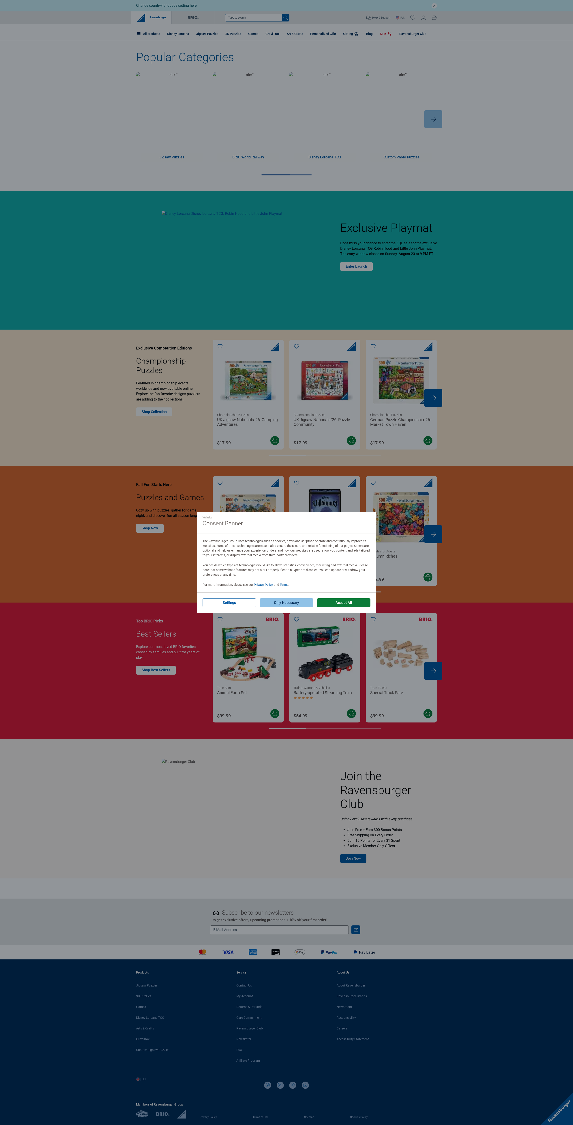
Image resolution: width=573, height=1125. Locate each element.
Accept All (344, 603)
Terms (284, 584)
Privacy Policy (263, 584)
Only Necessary (286, 603)
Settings (229, 603)
